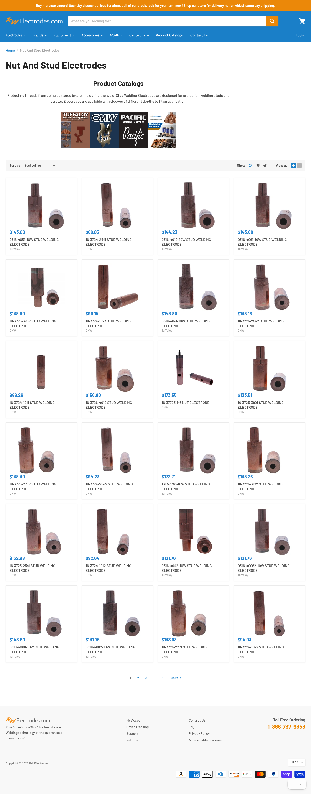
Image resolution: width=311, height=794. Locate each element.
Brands (38, 35)
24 (251, 165)
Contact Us (199, 35)
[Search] (272, 21)
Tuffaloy (15, 249)
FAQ (191, 727)
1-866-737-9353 (286, 726)
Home (10, 50)
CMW (89, 249)
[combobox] (167, 21)
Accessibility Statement (207, 740)
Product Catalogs (169, 35)
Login (300, 35)
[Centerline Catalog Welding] (162, 150)
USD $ (294, 762)
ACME (115, 35)
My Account (135, 720)
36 (258, 165)
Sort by (14, 165)
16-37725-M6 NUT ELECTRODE (185, 402)
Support (132, 733)
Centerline (137, 35)
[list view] (299, 165)
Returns (132, 740)
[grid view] (293, 165)
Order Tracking (137, 727)
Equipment (63, 35)
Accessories (90, 35)
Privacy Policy (199, 733)
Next (174, 678)
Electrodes (14, 35)
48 (265, 165)
